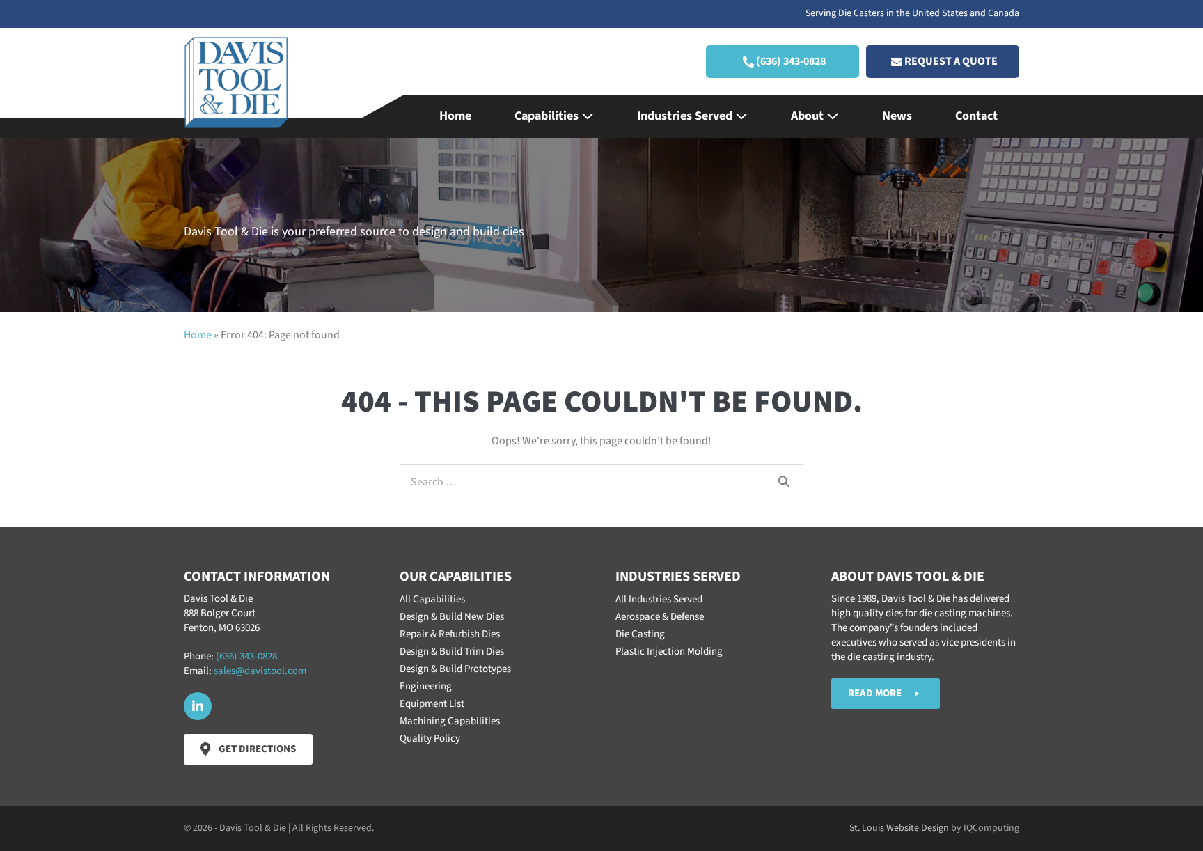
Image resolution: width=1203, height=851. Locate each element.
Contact (976, 116)
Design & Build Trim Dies (452, 651)
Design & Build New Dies (452, 616)
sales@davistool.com (260, 671)
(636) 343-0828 (246, 656)
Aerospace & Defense (659, 616)
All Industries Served (658, 599)
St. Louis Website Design (899, 828)
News (897, 116)
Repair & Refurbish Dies (450, 634)
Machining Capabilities (450, 721)
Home (455, 116)
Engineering (426, 686)
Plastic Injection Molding (669, 651)
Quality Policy (430, 738)
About (808, 116)
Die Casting (640, 634)
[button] (782, 62)
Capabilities (547, 116)
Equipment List (432, 703)
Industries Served (686, 116)
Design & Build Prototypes (455, 669)
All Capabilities (432, 599)
